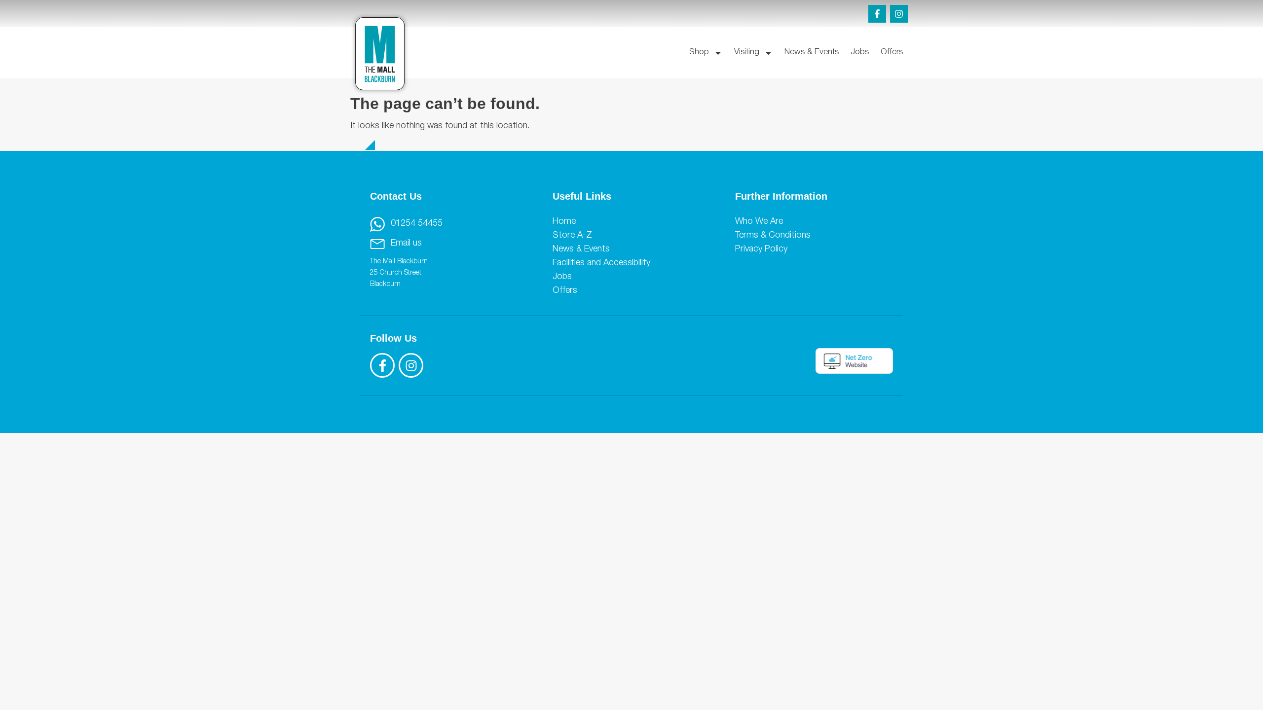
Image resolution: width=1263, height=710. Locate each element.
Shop (699, 52)
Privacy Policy (761, 249)
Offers (892, 52)
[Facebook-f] (877, 14)
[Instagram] (899, 14)
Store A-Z (572, 235)
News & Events (811, 52)
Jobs (860, 52)
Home (564, 221)
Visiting (746, 52)
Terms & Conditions (773, 235)
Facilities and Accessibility (601, 263)
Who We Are (759, 221)
